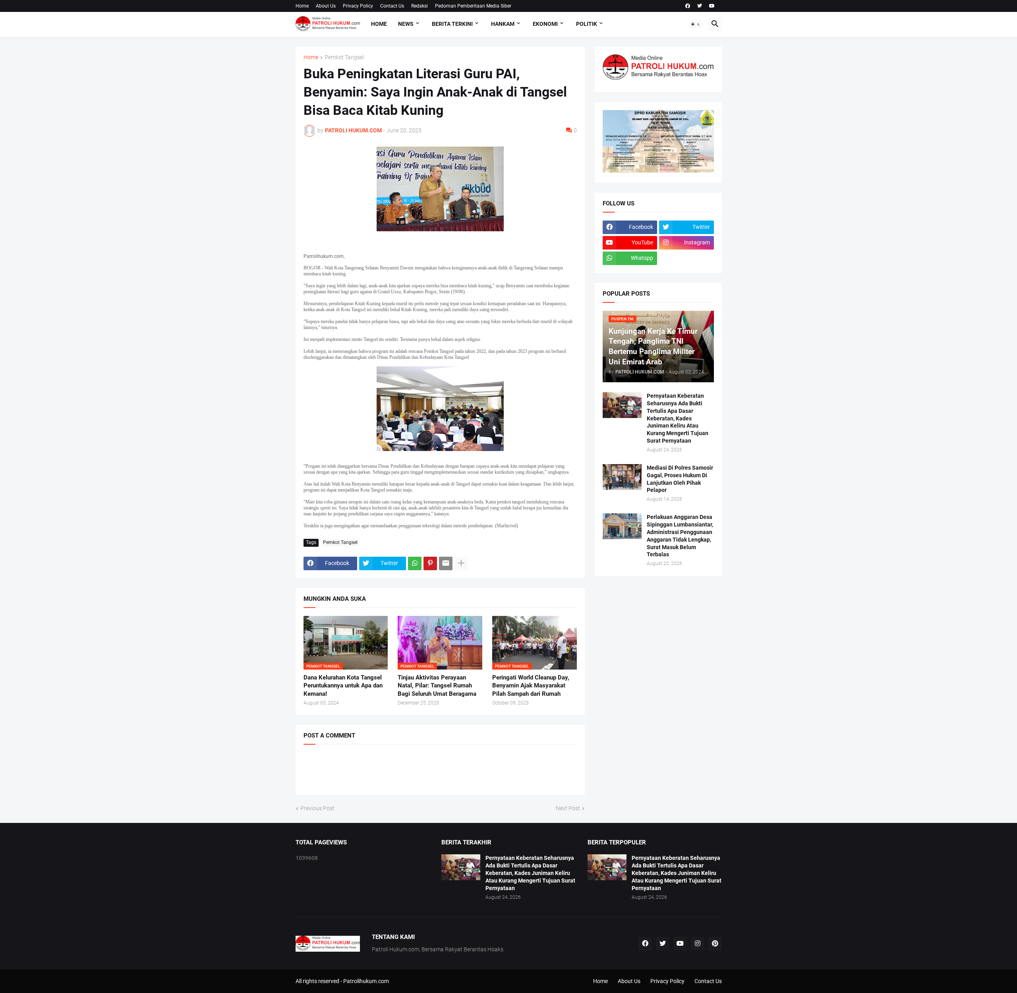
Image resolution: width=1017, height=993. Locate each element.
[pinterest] (715, 943)
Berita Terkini (452, 24)
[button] (695, 24)
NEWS (406, 24)
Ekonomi (545, 24)
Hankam (502, 24)
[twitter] (699, 6)
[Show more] (461, 563)
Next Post (568, 808)
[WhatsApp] (414, 563)
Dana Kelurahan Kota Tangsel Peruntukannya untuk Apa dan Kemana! (343, 685)
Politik (586, 24)
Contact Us (392, 6)
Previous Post (317, 808)
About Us (326, 6)
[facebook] (687, 6)
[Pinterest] (430, 563)
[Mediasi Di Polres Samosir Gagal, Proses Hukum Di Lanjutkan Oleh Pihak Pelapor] (622, 477)
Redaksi (419, 6)
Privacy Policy (358, 6)
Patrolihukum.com (366, 981)
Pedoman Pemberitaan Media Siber (473, 6)
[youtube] (712, 6)
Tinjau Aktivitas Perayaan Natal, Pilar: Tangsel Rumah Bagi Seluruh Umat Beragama (437, 685)
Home (302, 6)
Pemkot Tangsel (344, 57)
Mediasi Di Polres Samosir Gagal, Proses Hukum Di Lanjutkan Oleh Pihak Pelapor (680, 479)
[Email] (445, 563)
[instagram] (697, 943)
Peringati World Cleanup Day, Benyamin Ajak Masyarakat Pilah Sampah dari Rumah (530, 685)
